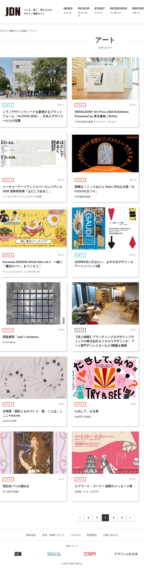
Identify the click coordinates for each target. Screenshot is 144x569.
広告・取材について (53, 535)
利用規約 (92, 535)
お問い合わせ (110, 535)
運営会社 (31, 535)
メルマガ (76, 535)
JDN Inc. (79, 563)
